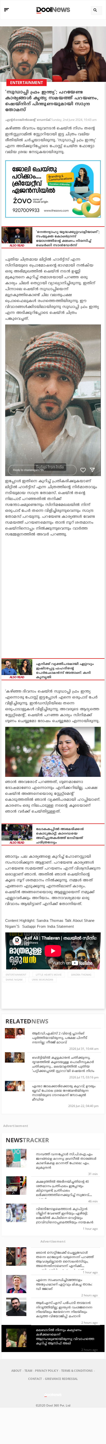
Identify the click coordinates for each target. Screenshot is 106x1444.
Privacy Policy (46, 1371)
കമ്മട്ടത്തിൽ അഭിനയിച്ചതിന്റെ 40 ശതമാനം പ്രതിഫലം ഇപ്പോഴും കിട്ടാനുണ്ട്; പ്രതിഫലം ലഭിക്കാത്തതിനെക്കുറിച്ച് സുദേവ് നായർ (62, 1191)
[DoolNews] (52, 9)
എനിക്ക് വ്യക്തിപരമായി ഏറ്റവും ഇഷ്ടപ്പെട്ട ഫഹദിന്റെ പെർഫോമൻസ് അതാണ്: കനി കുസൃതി (65, 670)
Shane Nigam (14, 979)
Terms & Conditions (77, 1371)
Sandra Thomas (81, 974)
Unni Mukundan (42, 979)
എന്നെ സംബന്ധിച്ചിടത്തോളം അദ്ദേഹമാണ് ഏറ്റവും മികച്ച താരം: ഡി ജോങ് (64, 1284)
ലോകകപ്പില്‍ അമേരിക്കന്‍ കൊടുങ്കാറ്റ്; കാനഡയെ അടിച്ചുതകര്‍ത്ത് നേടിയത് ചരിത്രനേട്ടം (60, 836)
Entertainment (16, 974)
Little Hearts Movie (49, 974)
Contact (35, 1379)
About (16, 1371)
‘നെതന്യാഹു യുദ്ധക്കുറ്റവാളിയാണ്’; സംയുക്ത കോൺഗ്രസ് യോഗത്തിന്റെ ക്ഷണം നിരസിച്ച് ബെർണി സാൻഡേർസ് (68, 239)
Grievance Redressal (61, 1379)
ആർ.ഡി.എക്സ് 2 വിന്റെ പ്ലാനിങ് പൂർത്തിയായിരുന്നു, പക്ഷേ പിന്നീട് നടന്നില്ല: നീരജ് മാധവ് (59, 1038)
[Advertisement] (53, 189)
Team (28, 1371)
